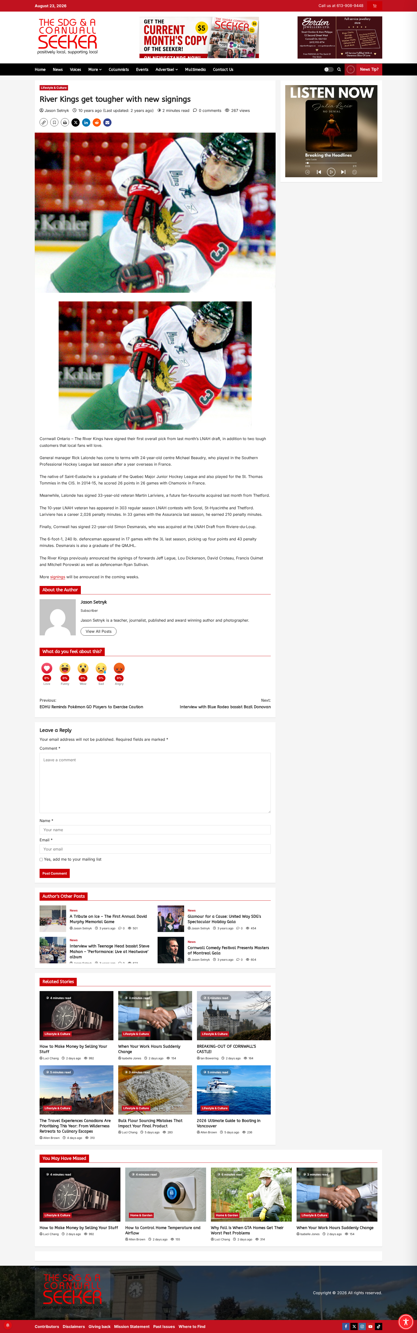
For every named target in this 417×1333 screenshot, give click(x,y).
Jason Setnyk (57, 110)
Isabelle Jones (131, 1058)
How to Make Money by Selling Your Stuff (79, 1227)
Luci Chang (51, 1058)
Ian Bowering (209, 1058)
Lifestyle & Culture (54, 87)
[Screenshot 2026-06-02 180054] (340, 37)
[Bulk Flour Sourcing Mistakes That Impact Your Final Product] (155, 1090)
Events (142, 69)
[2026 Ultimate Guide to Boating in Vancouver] (234, 1090)
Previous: (91, 703)
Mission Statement (132, 1326)
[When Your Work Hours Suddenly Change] (155, 1015)
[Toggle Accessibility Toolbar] (405, 1321)
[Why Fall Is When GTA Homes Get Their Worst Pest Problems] (251, 1194)
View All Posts (98, 631)
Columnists (119, 69)
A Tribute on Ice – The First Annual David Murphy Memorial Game (53, 918)
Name (46, 820)
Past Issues (164, 1326)
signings (57, 576)
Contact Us (223, 69)
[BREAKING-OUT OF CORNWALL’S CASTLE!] (234, 1015)
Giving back (100, 1326)
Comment (50, 748)
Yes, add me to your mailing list (72, 859)
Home (40, 69)
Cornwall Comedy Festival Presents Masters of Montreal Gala (171, 950)
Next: (225, 703)
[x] (354, 1326)
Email (46, 839)
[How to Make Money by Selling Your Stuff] (76, 1015)
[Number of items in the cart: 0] (374, 5)
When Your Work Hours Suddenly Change (335, 1227)
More (93, 69)
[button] (329, 69)
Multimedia (195, 69)
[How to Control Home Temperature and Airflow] (165, 1194)
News (58, 69)
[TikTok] (378, 1326)
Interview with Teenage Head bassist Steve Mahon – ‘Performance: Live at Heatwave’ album (53, 950)
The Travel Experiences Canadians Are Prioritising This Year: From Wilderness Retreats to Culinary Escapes (75, 1126)
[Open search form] (339, 69)
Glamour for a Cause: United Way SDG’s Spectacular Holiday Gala (171, 918)
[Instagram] (362, 1326)
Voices (75, 69)
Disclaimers (74, 1326)
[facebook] (345, 1326)
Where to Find (192, 1326)
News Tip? (369, 69)
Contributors (47, 1326)
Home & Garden (141, 1215)
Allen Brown (51, 1138)
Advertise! (165, 69)
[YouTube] (370, 1326)
